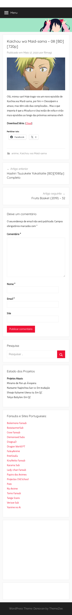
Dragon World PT (16, 446)
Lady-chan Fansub (16, 470)
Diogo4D (12, 442)
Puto (9, 484)
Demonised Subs (16, 437)
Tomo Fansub (14, 493)
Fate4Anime (13, 451)
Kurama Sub (13, 465)
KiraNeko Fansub (16, 460)
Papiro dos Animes (17, 474)
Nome (11, 284)
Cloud (29, 123)
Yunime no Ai (14, 507)
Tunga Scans (13, 498)
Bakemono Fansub (17, 423)
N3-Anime (12, 488)
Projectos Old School (18, 479)
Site (9, 313)
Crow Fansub (13, 432)
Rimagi (48, 52)
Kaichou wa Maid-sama (33, 153)
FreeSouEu (12, 456)
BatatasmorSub (15, 427)
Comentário (14, 234)
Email (11, 298)
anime (15, 153)
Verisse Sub (13, 502)
